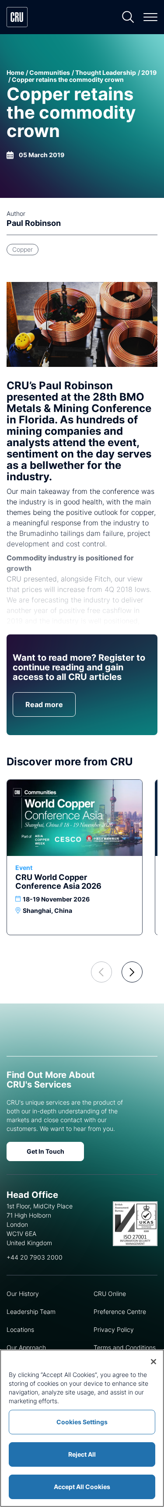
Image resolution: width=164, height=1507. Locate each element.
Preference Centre (120, 1311)
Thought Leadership (105, 72)
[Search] (128, 17)
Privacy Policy (114, 1329)
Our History (23, 1293)
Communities (49, 72)
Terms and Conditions (125, 1347)
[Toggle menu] (150, 17)
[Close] (153, 1361)
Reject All (82, 1454)
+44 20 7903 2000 (35, 1257)
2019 (149, 72)
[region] (82, 1428)
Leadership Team (31, 1311)
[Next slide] (132, 971)
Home (15, 72)
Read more (44, 704)
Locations (20, 1329)
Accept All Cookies (82, 1486)
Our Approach (26, 1347)
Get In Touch (45, 1151)
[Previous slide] (101, 971)
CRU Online (110, 1293)
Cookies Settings (82, 1422)
